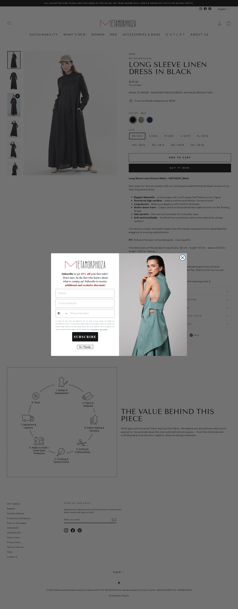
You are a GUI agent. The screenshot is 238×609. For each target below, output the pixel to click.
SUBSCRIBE (85, 337)
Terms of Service (103, 329)
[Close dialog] (182, 258)
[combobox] (62, 313)
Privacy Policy (94, 329)
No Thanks (85, 347)
